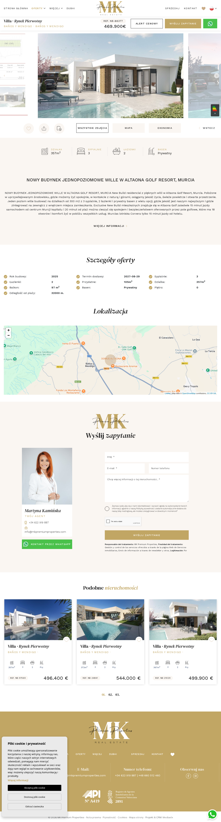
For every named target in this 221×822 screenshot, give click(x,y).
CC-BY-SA (211, 393)
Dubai (70, 8)
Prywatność (109, 817)
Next (217, 75)
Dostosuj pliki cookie (34, 796)
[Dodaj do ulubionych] (28, 128)
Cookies (122, 817)
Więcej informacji (109, 226)
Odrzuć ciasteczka (34, 806)
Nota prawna (93, 817)
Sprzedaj (172, 8)
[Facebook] (188, 775)
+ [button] (8, 330)
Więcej (54, 8)
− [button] (8, 335)
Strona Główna (16, 8)
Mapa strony (136, 817)
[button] (44, 128)
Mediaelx (168, 817)
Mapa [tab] (128, 128)
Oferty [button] (36, 8)
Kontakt (190, 8)
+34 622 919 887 (38, 522)
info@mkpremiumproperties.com (83, 775)
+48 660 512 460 (149, 775)
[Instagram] (195, 775)
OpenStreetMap (188, 393)
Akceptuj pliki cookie (34, 787)
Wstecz (209, 128)
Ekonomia (165, 128)
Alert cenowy (147, 23)
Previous (3, 75)
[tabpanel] (38, 641)
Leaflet (167, 393)
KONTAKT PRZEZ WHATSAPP (51, 544)
